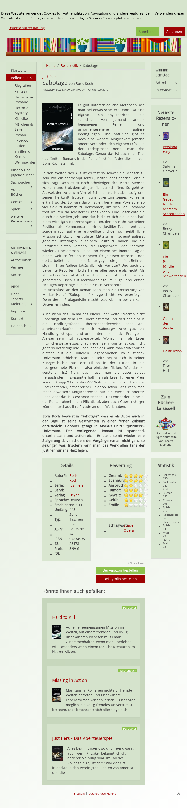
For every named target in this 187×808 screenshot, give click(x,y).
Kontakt (17, 318)
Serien (16, 274)
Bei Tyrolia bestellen (120, 579)
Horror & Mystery (22, 110)
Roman (20, 135)
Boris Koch (84, 83)
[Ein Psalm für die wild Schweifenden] (166, 244)
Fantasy (21, 91)
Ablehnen (174, 31)
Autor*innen (21, 260)
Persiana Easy (170, 149)
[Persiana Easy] (166, 135)
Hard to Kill (63, 617)
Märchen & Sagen (24, 127)
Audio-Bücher (17, 192)
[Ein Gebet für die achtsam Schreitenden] (166, 182)
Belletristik (69, 65)
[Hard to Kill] (56, 632)
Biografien (23, 85)
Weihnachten (25, 162)
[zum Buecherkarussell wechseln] (166, 423)
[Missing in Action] (56, 695)
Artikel (161, 82)
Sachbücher (20, 182)
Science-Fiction (21, 143)
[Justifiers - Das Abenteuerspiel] (57, 753)
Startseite (19, 70)
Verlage (17, 267)
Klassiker (22, 118)
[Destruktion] (166, 339)
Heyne (74, 495)
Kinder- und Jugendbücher (22, 172)
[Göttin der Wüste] (166, 306)
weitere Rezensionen (21, 218)
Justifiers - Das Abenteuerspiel (83, 738)
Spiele (16, 209)
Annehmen (148, 31)
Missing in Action (69, 680)
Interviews (164, 90)
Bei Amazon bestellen (120, 570)
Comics (17, 201)
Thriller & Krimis (22, 154)
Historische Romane (24, 99)
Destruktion (172, 351)
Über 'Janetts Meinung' (18, 299)
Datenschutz (21, 325)
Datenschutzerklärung (102, 793)
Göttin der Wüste (168, 323)
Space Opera (129, 528)
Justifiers (49, 76)
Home (51, 65)
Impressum (20, 311)
